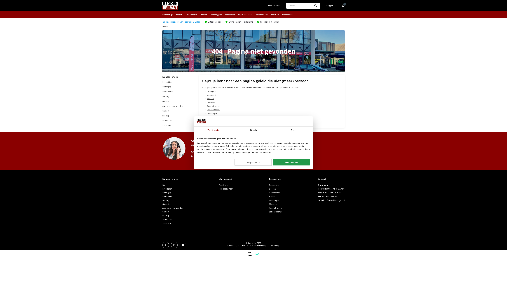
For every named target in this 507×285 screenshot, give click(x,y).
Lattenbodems (261, 14)
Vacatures (166, 125)
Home (165, 26)
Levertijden (167, 82)
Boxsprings (167, 14)
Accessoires (287, 14)
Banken (204, 14)
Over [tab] (293, 130)
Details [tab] (253, 130)
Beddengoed (216, 14)
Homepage (212, 91)
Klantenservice (274, 5)
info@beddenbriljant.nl (335, 200)
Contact (165, 111)
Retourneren (167, 91)
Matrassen (230, 14)
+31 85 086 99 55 (329, 196)
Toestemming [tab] (214, 130)
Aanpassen (252, 162)
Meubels (275, 14)
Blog (164, 185)
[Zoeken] (315, 6)
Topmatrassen (245, 14)
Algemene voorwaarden (172, 106)
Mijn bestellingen (226, 189)
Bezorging (166, 86)
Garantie (166, 101)
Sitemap (165, 115)
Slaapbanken (192, 14)
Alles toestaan (291, 162)
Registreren (224, 185)
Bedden (179, 14)
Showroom (167, 120)
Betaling (165, 96)
